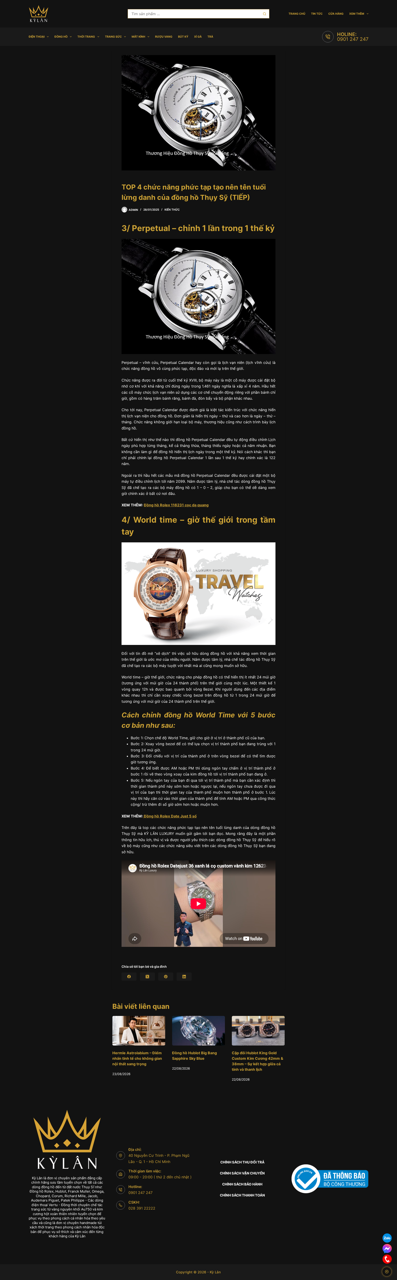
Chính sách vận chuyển (242, 1173)
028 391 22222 (141, 1208)
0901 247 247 (353, 39)
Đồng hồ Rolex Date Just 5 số (170, 816)
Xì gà (198, 36)
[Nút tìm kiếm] (264, 13)
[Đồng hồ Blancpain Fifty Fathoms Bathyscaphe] (258, 1031)
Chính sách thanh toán (242, 1195)
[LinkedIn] (184, 977)
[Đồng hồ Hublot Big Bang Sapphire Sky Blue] (138, 1031)
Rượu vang (163, 36)
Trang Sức (113, 36)
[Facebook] (129, 977)
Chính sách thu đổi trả (242, 1162)
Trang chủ (297, 13)
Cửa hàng (335, 13)
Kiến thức (172, 209)
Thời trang (86, 36)
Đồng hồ (61, 36)
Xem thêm (356, 13)
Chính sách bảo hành (242, 1184)
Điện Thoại (37, 36)
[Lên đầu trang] (386, 1271)
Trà (210, 36)
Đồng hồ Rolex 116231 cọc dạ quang (176, 505)
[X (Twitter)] (147, 977)
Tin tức (317, 13)
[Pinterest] (165, 977)
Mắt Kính (138, 36)
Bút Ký (183, 36)
